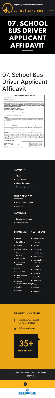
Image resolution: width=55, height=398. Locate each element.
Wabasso (36, 288)
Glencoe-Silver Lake (21, 277)
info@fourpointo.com (26, 328)
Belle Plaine (20, 242)
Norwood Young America (39, 261)
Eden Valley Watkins (20, 263)
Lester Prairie (38, 238)
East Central (20, 259)
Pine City (36, 266)
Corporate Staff (22, 223)
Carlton (19, 246)
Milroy (36, 246)
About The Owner (23, 183)
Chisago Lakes (21, 249)
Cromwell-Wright (20, 254)
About (18, 176)
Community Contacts (24, 219)
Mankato (36, 242)
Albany (19, 238)
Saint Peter (37, 277)
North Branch (38, 257)
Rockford (37, 270)
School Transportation (24, 203)
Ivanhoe (19, 287)
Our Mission (21, 180)
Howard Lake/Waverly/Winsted (22, 282)
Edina (18, 268)
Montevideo (38, 253)
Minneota (37, 249)
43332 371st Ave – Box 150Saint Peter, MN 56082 (28, 321)
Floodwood (20, 272)
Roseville (36, 273)
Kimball (19, 291)
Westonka (37, 291)
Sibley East (37, 281)
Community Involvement (25, 187)
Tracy (35, 284)
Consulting (20, 206)
